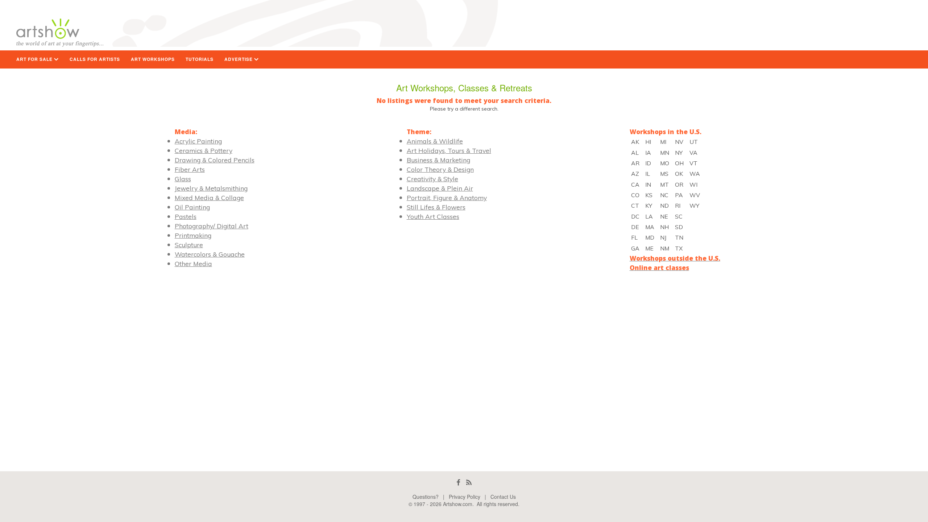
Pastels (185, 216)
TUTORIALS (200, 59)
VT (693, 163)
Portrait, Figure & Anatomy (447, 198)
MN (664, 152)
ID (648, 163)
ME (649, 248)
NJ (663, 237)
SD (679, 227)
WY (694, 205)
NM (664, 248)
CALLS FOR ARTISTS (95, 59)
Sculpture (189, 245)
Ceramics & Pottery (203, 150)
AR (635, 163)
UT (693, 141)
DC (635, 216)
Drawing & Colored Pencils (214, 160)
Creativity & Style (432, 179)
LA (649, 216)
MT (664, 184)
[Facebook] (458, 482)
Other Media (193, 264)
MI (663, 141)
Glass (183, 179)
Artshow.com (457, 504)
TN (679, 237)
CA (635, 184)
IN (648, 184)
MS (664, 173)
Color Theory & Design (440, 169)
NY (679, 152)
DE (635, 227)
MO (664, 163)
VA (693, 152)
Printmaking (193, 235)
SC (679, 216)
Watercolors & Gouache (210, 254)
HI (648, 141)
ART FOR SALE (35, 59)
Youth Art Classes (433, 216)
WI (693, 184)
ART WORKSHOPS (153, 59)
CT (635, 205)
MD (649, 237)
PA (679, 195)
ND (664, 205)
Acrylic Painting (198, 141)
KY (648, 205)
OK (679, 173)
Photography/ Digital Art (211, 226)
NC (664, 195)
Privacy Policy (464, 496)
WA (694, 173)
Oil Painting (192, 207)
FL (634, 237)
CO (635, 195)
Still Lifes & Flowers (436, 207)
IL (647, 173)
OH (679, 163)
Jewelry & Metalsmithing (211, 188)
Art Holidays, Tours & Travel (449, 150)
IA (648, 152)
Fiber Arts (190, 169)
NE (664, 216)
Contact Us (503, 496)
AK (635, 141)
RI (677, 205)
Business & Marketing (438, 160)
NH (664, 227)
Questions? (426, 496)
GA (635, 248)
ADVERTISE (239, 59)
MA (649, 227)
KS (648, 195)
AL (635, 152)
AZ (635, 173)
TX (679, 248)
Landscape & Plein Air (440, 188)
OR (679, 184)
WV (694, 195)
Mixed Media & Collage (209, 198)
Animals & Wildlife (435, 141)
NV (679, 141)
